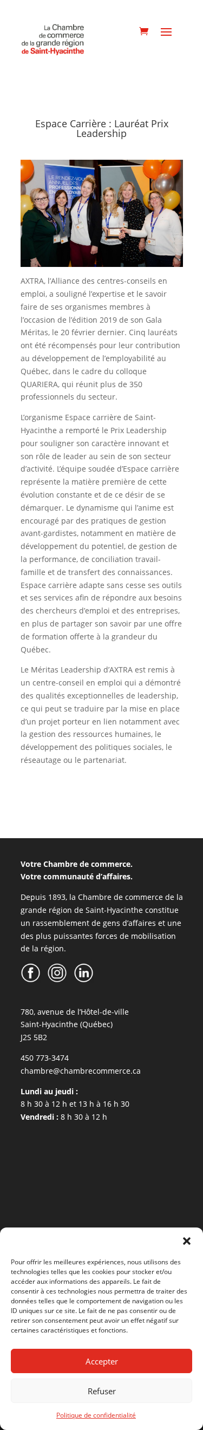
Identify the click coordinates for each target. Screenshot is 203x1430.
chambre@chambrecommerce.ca (81, 1071)
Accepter (102, 1361)
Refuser (102, 1391)
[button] (186, 1241)
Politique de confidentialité (96, 1415)
